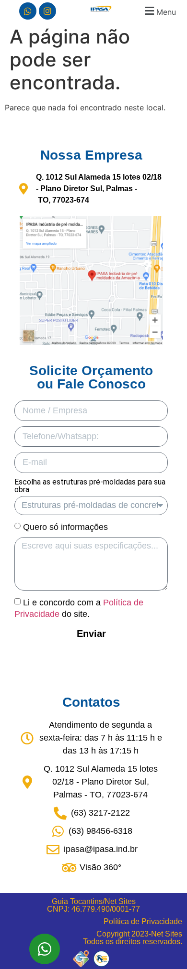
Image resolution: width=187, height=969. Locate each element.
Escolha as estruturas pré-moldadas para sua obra (89, 486)
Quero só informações (65, 526)
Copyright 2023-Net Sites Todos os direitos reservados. (132, 938)
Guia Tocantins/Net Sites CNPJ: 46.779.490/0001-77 (93, 905)
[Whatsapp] (27, 11)
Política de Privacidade (143, 921)
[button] (159, 11)
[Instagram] (47, 11)
